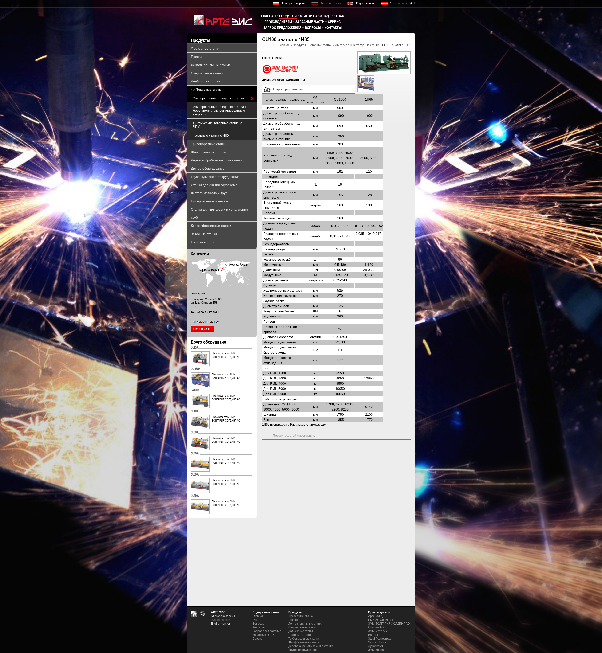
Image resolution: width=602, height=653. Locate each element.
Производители (278, 21)
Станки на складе (315, 15)
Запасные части (309, 21)
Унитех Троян (377, 642)
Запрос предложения (282, 27)
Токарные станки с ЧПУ (211, 135)
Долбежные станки (205, 81)
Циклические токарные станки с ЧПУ (217, 125)
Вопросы (313, 27)
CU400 (194, 411)
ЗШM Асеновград (379, 638)
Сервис (334, 21)
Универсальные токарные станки (218, 98)
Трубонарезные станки (208, 144)
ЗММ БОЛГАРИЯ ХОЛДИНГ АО (389, 623)
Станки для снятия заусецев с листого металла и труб (214, 189)
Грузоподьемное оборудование (215, 177)
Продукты (288, 15)
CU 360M (195, 369)
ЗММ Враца (376, 650)
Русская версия (330, 3)
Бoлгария (198, 293)
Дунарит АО (376, 646)
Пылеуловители (203, 242)
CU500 (194, 432)
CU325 (194, 347)
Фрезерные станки (205, 48)
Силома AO (376, 627)
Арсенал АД (376, 616)
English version (366, 3)
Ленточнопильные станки (210, 65)
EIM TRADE (220, 20)
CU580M (195, 495)
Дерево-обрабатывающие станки (216, 160)
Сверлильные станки (207, 73)
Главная (268, 15)
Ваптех (373, 635)
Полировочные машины (209, 201)
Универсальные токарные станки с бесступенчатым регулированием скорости (219, 110)
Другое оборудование (208, 168)
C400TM (195, 390)
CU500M (195, 474)
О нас (339, 15)
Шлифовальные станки (209, 152)
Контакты (333, 27)
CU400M (195, 453)
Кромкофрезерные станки (211, 225)
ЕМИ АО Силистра (380, 620)
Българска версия (293, 3)
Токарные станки (209, 89)
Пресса (196, 57)
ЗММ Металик (377, 631)
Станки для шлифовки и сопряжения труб (219, 213)
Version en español (402, 3)
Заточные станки (204, 234)
